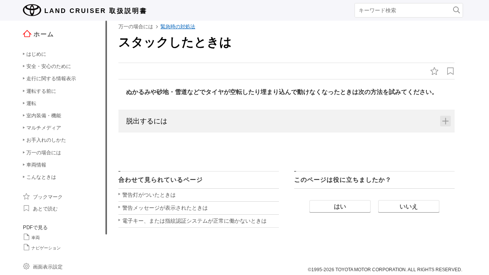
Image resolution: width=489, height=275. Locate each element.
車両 (35, 237)
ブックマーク (48, 197)
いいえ (409, 206)
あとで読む (45, 209)
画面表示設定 (48, 267)
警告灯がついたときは (149, 195)
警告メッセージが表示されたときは (165, 208)
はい (340, 206)
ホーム (44, 34)
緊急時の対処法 (177, 26)
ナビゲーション (46, 248)
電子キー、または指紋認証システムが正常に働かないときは (194, 221)
